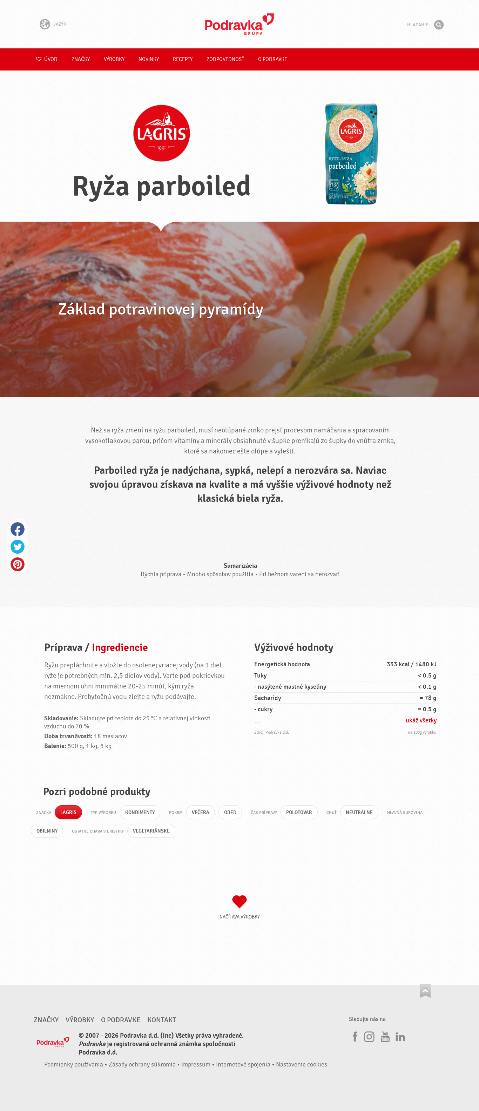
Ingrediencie (120, 647)
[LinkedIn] (399, 1035)
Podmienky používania (73, 1064)
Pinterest (18, 564)
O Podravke (272, 59)
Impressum (195, 1064)
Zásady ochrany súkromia (142, 1064)
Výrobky (114, 59)
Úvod (50, 59)
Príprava (63, 647)
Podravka (239, 24)
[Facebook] (354, 1035)
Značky (81, 59)
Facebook (18, 529)
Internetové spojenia (243, 1064)
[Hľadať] (438, 25)
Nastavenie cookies (301, 1064)
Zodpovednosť (225, 59)
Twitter (18, 547)
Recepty (183, 59)
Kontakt (161, 1020)
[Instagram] (369, 1035)
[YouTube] (384, 1035)
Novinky (149, 59)
